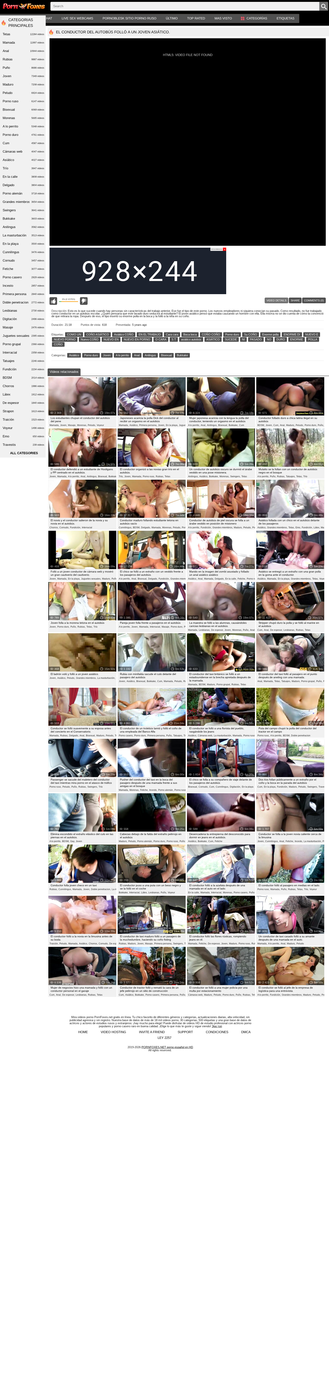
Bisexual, (223, 425)
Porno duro (232, 334)
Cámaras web (23, 151)
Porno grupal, (223, 684)
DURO (280, 339)
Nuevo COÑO (89, 339)
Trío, (121, 476)
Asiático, (133, 425)
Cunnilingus (23, 252)
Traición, (54, 943)
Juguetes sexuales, (91, 578)
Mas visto (223, 18)
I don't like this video (84, 301)
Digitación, (235, 786)
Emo (23, 436)
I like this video (53, 301)
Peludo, (92, 425)
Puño (182, 841)
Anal (137, 355)
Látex (23, 394)
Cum (241, 425)
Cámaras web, (205, 735)
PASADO (256, 339)
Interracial (87, 527)
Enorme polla (270, 334)
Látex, (317, 527)
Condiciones (217, 1032)
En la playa (247, 786)
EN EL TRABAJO (150, 334)
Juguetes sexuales (23, 336)
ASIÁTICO (213, 339)
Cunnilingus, (125, 527)
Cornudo (23, 260)
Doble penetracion (300, 735)
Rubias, (160, 476)
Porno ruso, (149, 476)
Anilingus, (212, 425)
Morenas (23, 118)
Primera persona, (148, 425)
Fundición (23, 369)
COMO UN (74, 334)
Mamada (23, 42)
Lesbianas (23, 310)
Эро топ (217, 1026)
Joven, (63, 425)
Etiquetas (285, 18)
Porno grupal (23, 344)
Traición (23, 419)
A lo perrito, (194, 425)
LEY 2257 (164, 1038)
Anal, (203, 425)
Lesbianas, (204, 630)
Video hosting (113, 1032)
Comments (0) (314, 300)
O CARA (160, 339)
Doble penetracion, (101, 889)
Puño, (321, 425)
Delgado (23, 185)
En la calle (23, 177)
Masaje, (72, 425)
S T (174, 339)
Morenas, (82, 425)
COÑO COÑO (211, 334)
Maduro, (290, 425)
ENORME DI (292, 334)
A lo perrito (122, 355)
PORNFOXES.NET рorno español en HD (167, 1047)
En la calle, (231, 578)
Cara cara (172, 334)
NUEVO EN (111, 339)
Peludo (300, 943)
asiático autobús (191, 339)
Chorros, (54, 527)
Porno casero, (126, 735)
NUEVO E (311, 334)
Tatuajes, (290, 476)
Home (83, 1032)
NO (269, 339)
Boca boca (190, 334)
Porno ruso (252, 578)
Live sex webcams (77, 18)
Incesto (23, 285)
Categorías (257, 18)
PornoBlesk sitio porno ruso (129, 18)
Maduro (23, 84)
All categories (24, 453)
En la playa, (172, 425)
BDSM (23, 377)
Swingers (23, 210)
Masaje (23, 327)
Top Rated (196, 18)
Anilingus (150, 355)
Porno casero (23, 277)
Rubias (23, 59)
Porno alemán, (165, 790)
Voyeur (100, 425)
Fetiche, (242, 578)
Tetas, (299, 476)
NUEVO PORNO (65, 339)
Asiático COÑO (123, 334)
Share (295, 300)
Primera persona (23, 294)
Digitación (23, 319)
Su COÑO (250, 334)
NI (243, 339)
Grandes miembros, (222, 527)
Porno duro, (311, 425)
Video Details (276, 300)
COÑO (58, 344)
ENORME (296, 339)
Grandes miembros (23, 202)
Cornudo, (64, 527)
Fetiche (218, 841)
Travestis (323, 786)
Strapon (23, 411)
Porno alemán (23, 193)
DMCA (246, 1032)
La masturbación (23, 235)
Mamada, (54, 425)
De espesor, (217, 630)
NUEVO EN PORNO (137, 339)
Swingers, (235, 476)
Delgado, (146, 527)
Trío (305, 476)
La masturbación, (106, 678)
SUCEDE (231, 339)
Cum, (276, 425)
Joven (107, 355)
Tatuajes (23, 361)
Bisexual (166, 355)
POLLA (312, 339)
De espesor (115, 943)
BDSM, (261, 425)
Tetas (167, 476)
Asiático (74, 355)
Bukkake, (233, 425)
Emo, (298, 527)
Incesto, (153, 790)
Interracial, (155, 626)
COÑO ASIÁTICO (97, 334)
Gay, (72, 841)
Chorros (23, 386)
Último (172, 18)
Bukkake (182, 355)
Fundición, (75, 527)
